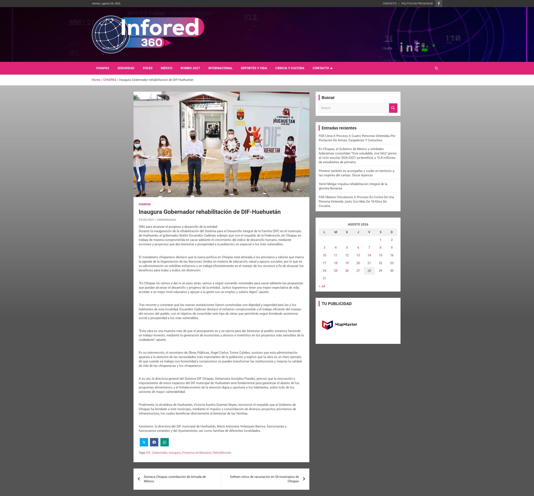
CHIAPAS (102, 68)
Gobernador (160, 452)
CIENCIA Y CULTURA (289, 68)
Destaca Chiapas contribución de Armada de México (175, 479)
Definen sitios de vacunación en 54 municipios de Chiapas (264, 479)
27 (358, 271)
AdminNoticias (166, 219)
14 (369, 255)
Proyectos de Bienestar (197, 452)
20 (358, 263)
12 (347, 255)
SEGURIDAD (125, 68)
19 (347, 263)
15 (380, 255)
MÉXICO (166, 68)
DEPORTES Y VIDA (254, 68)
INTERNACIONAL (220, 68)
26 (347, 271)
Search (393, 108)
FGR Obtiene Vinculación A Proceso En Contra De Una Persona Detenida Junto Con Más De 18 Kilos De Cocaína (356, 201)
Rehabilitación (222, 452)
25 (335, 271)
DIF (148, 452)
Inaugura (175, 452)
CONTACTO (390, 3)
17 (324, 263)
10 (324, 255)
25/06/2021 (147, 219)
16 (391, 255)
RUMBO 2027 (190, 68)
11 (335, 255)
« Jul (322, 286)
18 (335, 263)
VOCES (147, 68)
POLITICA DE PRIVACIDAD (417, 3)
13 (358, 255)
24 (324, 271)
